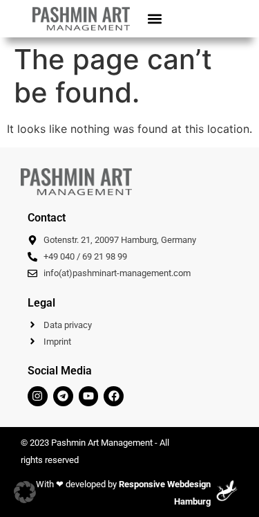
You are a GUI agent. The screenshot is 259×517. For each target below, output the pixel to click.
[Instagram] (38, 396)
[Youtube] (89, 396)
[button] (155, 18)
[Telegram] (63, 396)
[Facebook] (114, 396)
